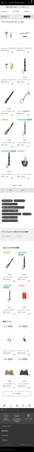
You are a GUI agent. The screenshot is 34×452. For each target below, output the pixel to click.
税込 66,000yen (7, 386)
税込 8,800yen (20, 113)
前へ (11, 190)
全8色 (9, 381)
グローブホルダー (6, 236)
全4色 (24, 307)
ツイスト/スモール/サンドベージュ (14, 384)
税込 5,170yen (20, 82)
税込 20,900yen (7, 353)
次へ (23, 190)
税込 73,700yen (22, 312)
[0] (31, 3)
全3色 (25, 77)
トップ (5, 410)
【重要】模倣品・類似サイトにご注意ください (17, 7)
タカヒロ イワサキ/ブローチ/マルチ (12, 48)
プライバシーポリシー (8, 444)
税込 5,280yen (5, 113)
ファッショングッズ (14, 410)
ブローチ (19, 236)
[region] (9, 34)
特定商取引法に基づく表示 (25, 444)
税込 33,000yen (5, 50)
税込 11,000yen (21, 176)
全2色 (9, 109)
